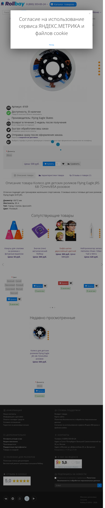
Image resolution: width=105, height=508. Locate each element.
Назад (51, 45)
